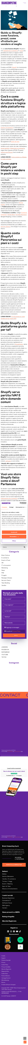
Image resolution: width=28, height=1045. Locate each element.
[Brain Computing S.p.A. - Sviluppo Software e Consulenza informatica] (8, 3)
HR (2, 563)
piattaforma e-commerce (10, 50)
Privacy (3, 962)
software (8, 461)
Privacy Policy (16, 631)
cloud (21, 50)
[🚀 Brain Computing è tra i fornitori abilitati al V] (11, 667)
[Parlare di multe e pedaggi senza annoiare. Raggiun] (11, 679)
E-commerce (5, 558)
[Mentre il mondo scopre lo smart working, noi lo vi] (24, 679)
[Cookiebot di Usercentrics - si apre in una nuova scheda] (20, 503)
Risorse (3, 982)
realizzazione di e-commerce (9, 498)
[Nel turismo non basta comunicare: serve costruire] (4, 671)
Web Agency (6, 905)
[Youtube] (17, 931)
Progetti (4, 575)
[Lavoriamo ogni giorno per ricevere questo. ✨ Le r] (17, 671)
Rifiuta (14, 540)
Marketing (4, 568)
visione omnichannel (7, 152)
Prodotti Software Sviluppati (8, 984)
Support (3, 958)
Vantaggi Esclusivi (6, 978)
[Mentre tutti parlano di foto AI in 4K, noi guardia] (24, 671)
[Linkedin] (8, 931)
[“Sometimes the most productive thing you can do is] (4, 667)
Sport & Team (6, 886)
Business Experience (8, 898)
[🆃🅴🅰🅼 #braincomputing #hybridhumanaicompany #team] (11, 683)
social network (5, 148)
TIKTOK (3, 657)
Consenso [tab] (4, 507)
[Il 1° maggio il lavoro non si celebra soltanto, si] (17, 679)
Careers (4, 908)
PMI (2, 573)
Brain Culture (5, 555)
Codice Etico (4, 973)
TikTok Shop (11, 214)
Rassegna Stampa (6, 578)
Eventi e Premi (5, 560)
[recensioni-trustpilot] (14, 773)
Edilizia (4, 874)
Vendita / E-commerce (9, 879)
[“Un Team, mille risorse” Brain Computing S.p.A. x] (24, 667)
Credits (3, 955)
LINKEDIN (4, 647)
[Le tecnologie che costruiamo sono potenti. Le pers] (24, 675)
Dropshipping (19, 344)
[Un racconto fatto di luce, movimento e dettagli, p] (11, 671)
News (3, 570)
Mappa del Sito (5, 971)
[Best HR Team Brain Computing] (8, 940)
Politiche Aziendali (5, 960)
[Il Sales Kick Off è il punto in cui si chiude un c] (17, 683)
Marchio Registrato (9, 921)
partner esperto (5, 226)
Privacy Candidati (5, 966)
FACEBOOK (5, 649)
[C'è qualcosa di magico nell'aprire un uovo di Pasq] (4, 683)
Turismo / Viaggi (7, 881)
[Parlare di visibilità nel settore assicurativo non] (4, 675)
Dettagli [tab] (11, 507)
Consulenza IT (6, 900)
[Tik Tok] (20, 931)
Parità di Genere (5, 975)
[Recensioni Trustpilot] (20, 940)
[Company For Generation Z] (8, 947)
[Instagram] (11, 931)
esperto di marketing (7, 127)
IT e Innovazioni (6, 565)
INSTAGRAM (5, 652)
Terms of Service (17, 837)
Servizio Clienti (6, 580)
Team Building (5, 583)
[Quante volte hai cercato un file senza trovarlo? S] (11, 675)
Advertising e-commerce (17, 148)
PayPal (3, 204)
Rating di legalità (8, 916)
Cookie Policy (4, 964)
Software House (7, 903)
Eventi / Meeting (7, 884)
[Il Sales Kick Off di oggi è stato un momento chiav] (24, 683)
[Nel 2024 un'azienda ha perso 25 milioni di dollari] (4, 679)
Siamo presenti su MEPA (11, 912)
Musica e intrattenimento (9, 888)
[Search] (25, 547)
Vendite (3, 585)
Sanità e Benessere (8, 876)
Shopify (14, 67)
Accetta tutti (14, 532)
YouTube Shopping (21, 214)
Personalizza (13, 536)
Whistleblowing (5, 980)
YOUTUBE (4, 654)
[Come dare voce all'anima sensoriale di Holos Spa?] (17, 675)
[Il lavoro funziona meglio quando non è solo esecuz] (17, 667)
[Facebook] (14, 931)
